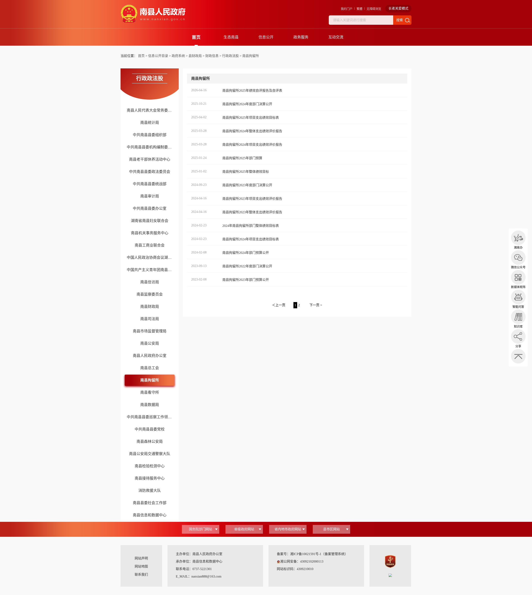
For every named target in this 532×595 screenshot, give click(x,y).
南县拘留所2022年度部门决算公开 (247, 266)
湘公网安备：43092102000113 (301, 561)
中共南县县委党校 (150, 429)
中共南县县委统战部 (149, 184)
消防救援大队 (149, 491)
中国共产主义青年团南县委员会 (149, 270)
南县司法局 (149, 319)
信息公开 (266, 37)
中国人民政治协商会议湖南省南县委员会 (149, 258)
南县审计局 (149, 196)
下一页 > (315, 305)
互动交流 (335, 37)
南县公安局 (149, 343)
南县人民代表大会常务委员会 (149, 110)
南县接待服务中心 (150, 478)
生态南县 (231, 37)
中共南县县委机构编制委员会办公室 (149, 147)
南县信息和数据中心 (149, 515)
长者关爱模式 (398, 8)
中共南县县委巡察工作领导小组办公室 (149, 417)
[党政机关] (390, 561)
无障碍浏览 (374, 8)
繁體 (359, 8)
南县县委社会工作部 (149, 503)
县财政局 (195, 56)
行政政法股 (230, 56)
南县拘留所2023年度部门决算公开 (247, 185)
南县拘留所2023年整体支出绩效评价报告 (252, 212)
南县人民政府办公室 (149, 356)
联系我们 (141, 574)
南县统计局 (149, 123)
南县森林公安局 (150, 441)
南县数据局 (149, 405)
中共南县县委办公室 (149, 208)
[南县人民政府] (153, 14)
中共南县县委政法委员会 (149, 172)
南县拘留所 (250, 56)
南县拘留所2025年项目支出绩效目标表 (250, 117)
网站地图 (141, 566)
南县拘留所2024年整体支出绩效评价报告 (252, 131)
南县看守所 (149, 392)
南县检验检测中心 (150, 466)
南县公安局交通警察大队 (149, 454)
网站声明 (141, 558)
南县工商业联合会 (150, 245)
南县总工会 (149, 368)
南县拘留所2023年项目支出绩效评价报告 (252, 198)
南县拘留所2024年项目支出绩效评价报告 (252, 144)
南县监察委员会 (150, 294)
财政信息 (212, 56)
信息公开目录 (158, 56)
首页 (196, 37)
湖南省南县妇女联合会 (149, 221)
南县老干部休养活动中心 (149, 159)
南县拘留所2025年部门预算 (242, 158)
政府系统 (178, 56)
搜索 (399, 20)
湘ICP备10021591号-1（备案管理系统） (319, 554)
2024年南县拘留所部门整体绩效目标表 (250, 225)
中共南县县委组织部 (149, 135)
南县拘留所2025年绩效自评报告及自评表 (252, 90)
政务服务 (300, 37)
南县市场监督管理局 (149, 331)
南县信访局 (149, 282)
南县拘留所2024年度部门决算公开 (247, 104)
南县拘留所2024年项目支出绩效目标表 (250, 239)
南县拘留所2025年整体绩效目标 (245, 171)
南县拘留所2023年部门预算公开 (245, 279)
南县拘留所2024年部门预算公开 (245, 252)
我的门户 (346, 8)
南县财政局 (149, 307)
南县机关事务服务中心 (149, 233)
